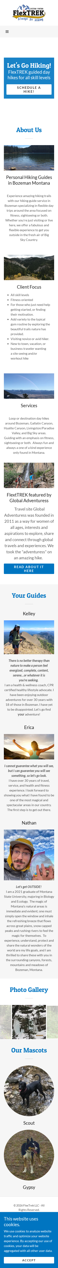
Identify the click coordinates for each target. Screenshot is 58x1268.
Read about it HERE (29, 569)
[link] (29, 13)
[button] (7, 31)
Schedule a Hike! (29, 89)
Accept (29, 1260)
